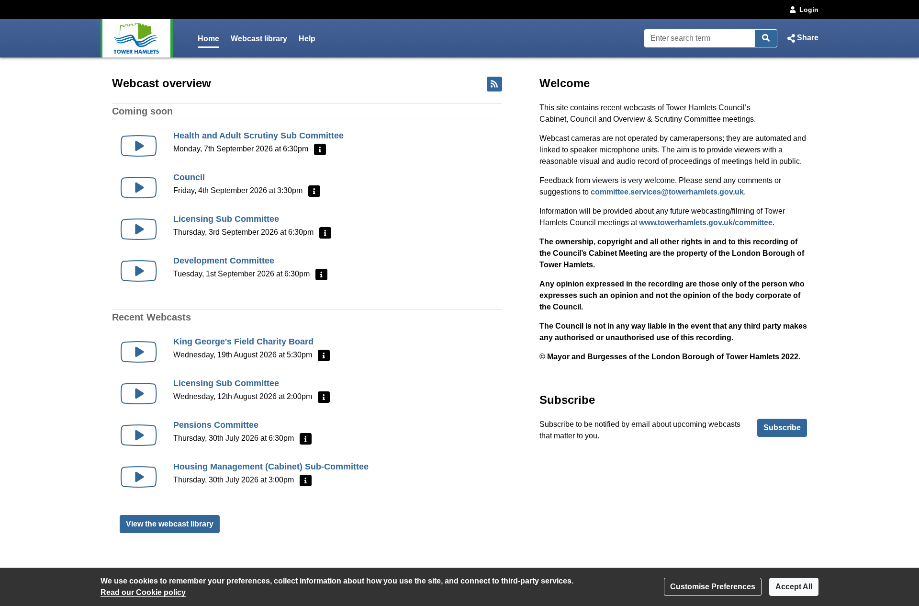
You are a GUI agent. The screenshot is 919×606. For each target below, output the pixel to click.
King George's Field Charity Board (243, 341)
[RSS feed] (494, 84)
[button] (801, 38)
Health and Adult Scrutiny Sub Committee (258, 135)
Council (189, 177)
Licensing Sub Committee (226, 219)
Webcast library (259, 38)
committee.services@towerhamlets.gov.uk (667, 192)
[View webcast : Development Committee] (139, 271)
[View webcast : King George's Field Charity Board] (139, 352)
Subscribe (782, 427)
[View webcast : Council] (139, 187)
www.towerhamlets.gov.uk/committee (706, 222)
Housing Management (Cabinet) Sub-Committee (271, 466)
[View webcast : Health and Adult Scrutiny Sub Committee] (139, 146)
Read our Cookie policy (143, 592)
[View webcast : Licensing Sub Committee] (139, 229)
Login (808, 9)
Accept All (793, 587)
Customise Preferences (712, 587)
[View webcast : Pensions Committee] (139, 435)
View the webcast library (169, 524)
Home (208, 38)
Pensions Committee (215, 425)
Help (307, 38)
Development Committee (223, 260)
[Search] (766, 38)
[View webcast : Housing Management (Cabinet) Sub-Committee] (139, 477)
